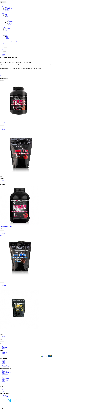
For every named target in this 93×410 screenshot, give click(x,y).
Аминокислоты (4, 371)
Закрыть (2, 341)
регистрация (6, 48)
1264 (1, 182)
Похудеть (9, 24)
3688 (1, 130)
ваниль (3, 128)
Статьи (5, 15)
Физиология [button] (2, 75)
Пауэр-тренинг (10, 21)
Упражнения (4, 346)
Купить (3, 6)
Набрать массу (10, 23)
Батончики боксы (5, 374)
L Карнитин (4, 370)
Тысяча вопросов (7, 27)
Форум (5, 35)
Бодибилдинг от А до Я (8, 28)
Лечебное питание (5, 380)
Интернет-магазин (7, 7)
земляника (2, 125)
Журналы (5, 30)
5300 (1, 235)
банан (3, 127)
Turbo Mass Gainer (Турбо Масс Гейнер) (6, 226)
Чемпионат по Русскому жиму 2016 (12, 40)
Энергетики (4, 384)
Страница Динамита (5, 366)
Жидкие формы (4, 377)
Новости (5, 14)
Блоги (7, 37)
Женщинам (4, 348)
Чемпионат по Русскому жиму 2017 (12, 41)
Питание (3, 4)
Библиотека (4, 13)
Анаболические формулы (6, 372)
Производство (4, 5)
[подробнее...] (19, 120)
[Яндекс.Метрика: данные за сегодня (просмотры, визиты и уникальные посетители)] (44, 356)
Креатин (3, 379)
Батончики (4, 373)
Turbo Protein (2, 174)
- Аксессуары (6, 9)
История (5, 26)
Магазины (6, 12)
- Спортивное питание (8, 8)
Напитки (3, 381)
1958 (1, 337)
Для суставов (4, 376)
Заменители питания (5, 378)
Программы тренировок (12, 20)
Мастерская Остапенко (6, 365)
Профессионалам (11, 19)
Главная (3, 54)
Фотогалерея (6, 33)
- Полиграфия (6, 10)
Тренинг (7, 16)
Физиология (4, 362)
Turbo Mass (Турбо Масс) (4, 122)
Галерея (7, 38)
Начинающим (10, 17)
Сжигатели (4, 383)
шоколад (3, 129)
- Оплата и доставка (7, 11)
